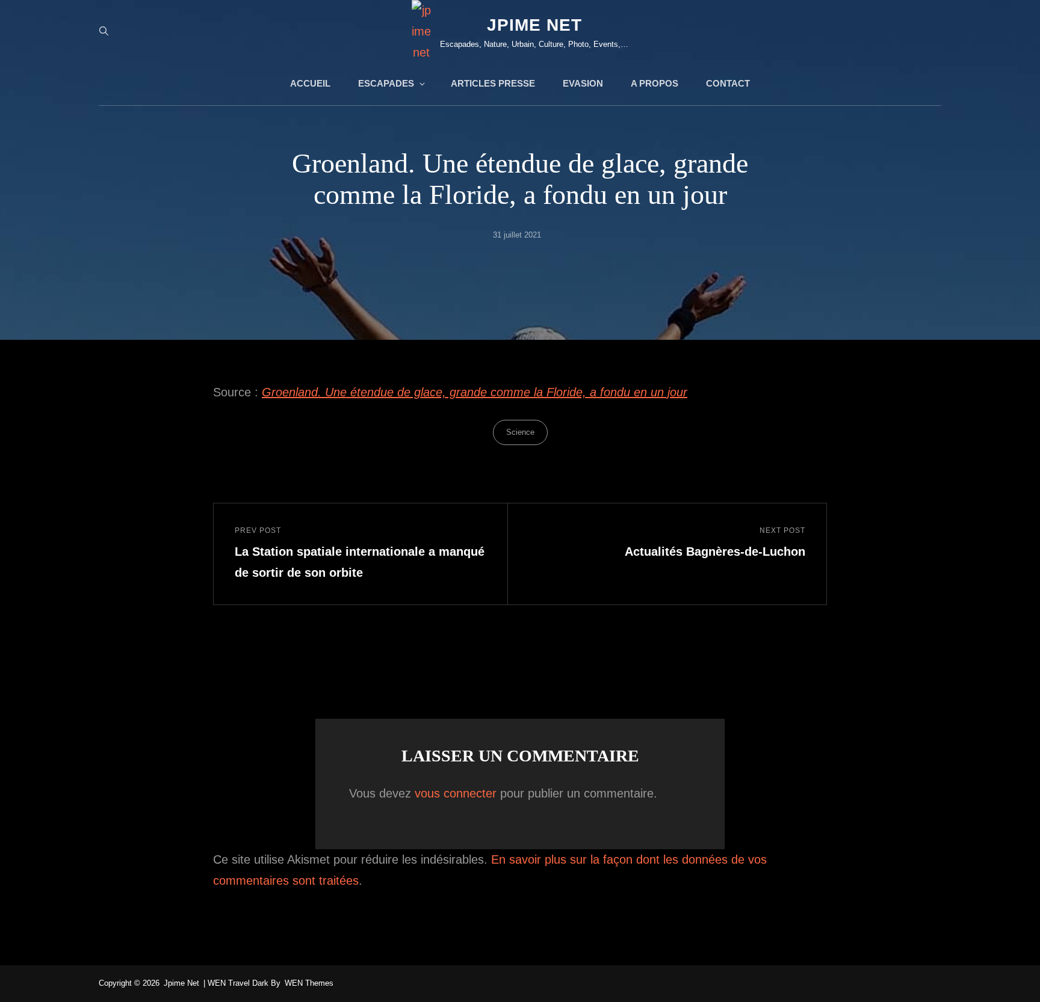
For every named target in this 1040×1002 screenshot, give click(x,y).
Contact (728, 83)
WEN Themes (309, 983)
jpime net (534, 25)
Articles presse (493, 83)
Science (520, 432)
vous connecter (456, 793)
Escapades (386, 83)
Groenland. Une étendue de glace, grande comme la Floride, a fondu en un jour (474, 392)
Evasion (583, 83)
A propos (654, 83)
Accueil (310, 83)
